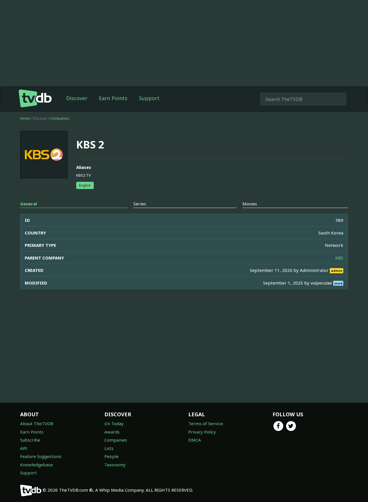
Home (25, 118)
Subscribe (30, 440)
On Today (114, 423)
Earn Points (113, 98)
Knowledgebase (36, 464)
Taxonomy (115, 464)
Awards (112, 432)
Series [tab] (139, 204)
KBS (339, 258)
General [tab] (28, 204)
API (23, 448)
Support (149, 98)
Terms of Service (205, 423)
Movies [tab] (249, 204)
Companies (59, 118)
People (111, 456)
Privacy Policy (202, 432)
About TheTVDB (36, 423)
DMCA (194, 440)
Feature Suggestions (41, 456)
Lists (109, 448)
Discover (76, 98)
